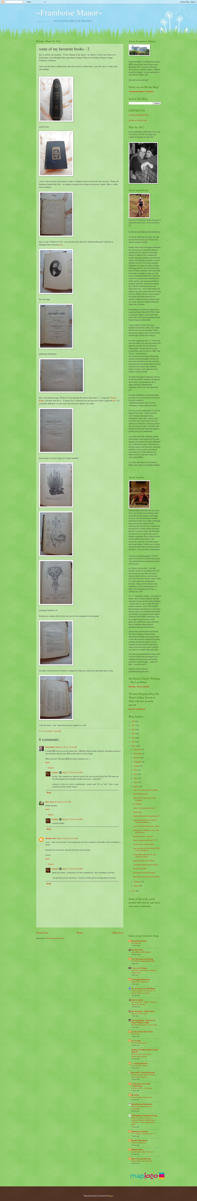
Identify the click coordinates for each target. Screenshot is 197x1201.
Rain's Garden (137, 1000)
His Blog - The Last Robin (139, 686)
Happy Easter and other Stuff (141, 1161)
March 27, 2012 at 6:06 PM (72, 868)
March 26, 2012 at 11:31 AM (60, 802)
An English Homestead (140, 979)
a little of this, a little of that (143, 844)
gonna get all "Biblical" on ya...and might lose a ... (146, 831)
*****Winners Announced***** (143, 1133)
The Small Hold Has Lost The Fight (144, 1025)
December (138, 749)
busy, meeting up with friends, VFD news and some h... (146, 849)
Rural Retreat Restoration (141, 1104)
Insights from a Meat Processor (142, 1152)
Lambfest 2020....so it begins (141, 1088)
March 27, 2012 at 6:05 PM (72, 772)
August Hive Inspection (140, 981)
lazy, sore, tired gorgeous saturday (145, 790)
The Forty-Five (137, 950)
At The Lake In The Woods (142, 1031)
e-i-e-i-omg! (136, 1040)
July (135, 770)
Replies (51, 767)
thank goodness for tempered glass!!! (147, 816)
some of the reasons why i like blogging (144, 799)
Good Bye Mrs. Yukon (139, 1065)
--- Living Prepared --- (140, 1063)
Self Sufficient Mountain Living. (144, 1115)
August (137, 766)
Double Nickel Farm (139, 1140)
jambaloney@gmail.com (138, 120)
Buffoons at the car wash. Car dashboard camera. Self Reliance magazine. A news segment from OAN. (143, 1121)
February (137, 881)
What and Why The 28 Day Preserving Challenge (141, 1055)
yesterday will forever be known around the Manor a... (145, 821)
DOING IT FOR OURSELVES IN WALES (144, 1050)
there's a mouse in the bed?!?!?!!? (145, 840)
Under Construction (138, 1142)
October (137, 757)
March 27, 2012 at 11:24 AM (67, 838)
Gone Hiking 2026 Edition (141, 952)
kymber (50, 731)
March (136, 786)
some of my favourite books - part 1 (146, 826)
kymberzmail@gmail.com (138, 115)
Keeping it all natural (139, 1013)
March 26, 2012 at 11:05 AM (66, 747)
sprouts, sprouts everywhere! (144, 860)
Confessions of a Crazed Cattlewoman (140, 1084)
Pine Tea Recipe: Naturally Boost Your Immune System (143, 1075)
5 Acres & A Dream (139, 968)
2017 (134, 725)
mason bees (137, 812)
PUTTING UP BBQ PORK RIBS (143, 961)
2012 (134, 746)
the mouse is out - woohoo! (143, 836)
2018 (134, 721)
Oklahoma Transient (139, 1131)
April (136, 782)
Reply (47, 762)
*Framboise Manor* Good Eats (141, 91)
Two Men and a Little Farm (142, 959)
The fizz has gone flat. (139, 1043)
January (137, 885)
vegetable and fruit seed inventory (145, 864)
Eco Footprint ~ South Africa (143, 1011)
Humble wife (50, 838)
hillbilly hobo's (137, 1149)
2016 (134, 729)
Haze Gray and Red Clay (141, 1158)
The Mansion (136, 943)
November (138, 753)
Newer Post (42, 932)
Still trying (135, 1034)
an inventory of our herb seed (144, 872)
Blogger (110, 1195)
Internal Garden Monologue (141, 1097)
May (136, 778)
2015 (134, 733)
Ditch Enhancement (140, 793)
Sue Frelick (49, 747)
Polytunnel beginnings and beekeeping (141, 1107)
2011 (134, 891)
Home (80, 932)
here (61, 244)
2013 (134, 742)
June (136, 774)
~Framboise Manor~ (69, 12)
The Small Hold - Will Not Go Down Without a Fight (143, 1021)
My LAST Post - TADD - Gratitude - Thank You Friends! (144, 1003)
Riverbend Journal (139, 941)
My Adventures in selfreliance (143, 988)
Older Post (117, 932)
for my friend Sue (139, 868)
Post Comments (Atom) (55, 938)
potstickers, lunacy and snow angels (146, 876)
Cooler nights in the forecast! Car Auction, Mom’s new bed (143, 991)
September (138, 761)
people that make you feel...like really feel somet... (144, 855)
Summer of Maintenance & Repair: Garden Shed (144, 971)
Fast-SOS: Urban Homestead (143, 1072)
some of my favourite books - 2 (144, 808)
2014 (134, 737)
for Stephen (137, 804)
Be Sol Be (135, 1095)
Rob (47, 802)
